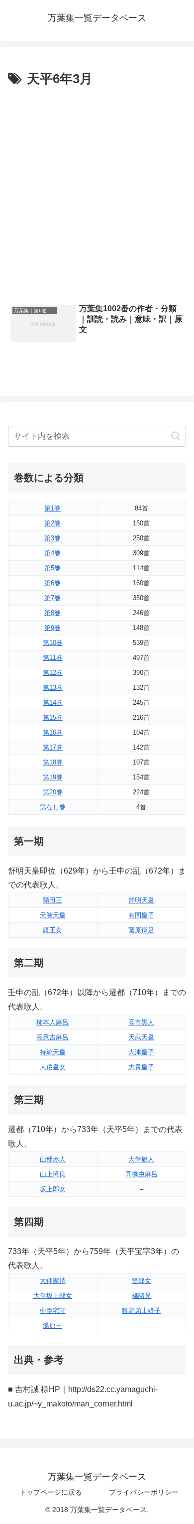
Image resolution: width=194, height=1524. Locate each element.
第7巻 (52, 598)
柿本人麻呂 (52, 1022)
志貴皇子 (141, 1067)
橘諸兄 (141, 1295)
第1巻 (52, 508)
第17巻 (53, 747)
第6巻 (52, 583)
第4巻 (52, 553)
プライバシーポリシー (144, 1492)
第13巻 (53, 687)
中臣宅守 (53, 1310)
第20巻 (53, 792)
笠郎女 (141, 1280)
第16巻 (53, 732)
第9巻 (52, 628)
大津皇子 (141, 1052)
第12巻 (53, 672)
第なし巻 (53, 807)
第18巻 (53, 762)
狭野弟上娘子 (141, 1310)
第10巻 (53, 642)
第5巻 (52, 568)
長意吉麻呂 (52, 1037)
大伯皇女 (53, 1067)
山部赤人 (53, 1159)
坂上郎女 (53, 1189)
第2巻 (52, 523)
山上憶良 (53, 1174)
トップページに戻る (50, 1492)
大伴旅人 (141, 1159)
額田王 (52, 900)
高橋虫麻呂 (141, 1174)
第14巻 (53, 702)
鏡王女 (52, 930)
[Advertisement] (97, 193)
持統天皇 (53, 1052)
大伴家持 (53, 1280)
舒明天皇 (141, 900)
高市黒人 (141, 1022)
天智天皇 (53, 915)
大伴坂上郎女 (52, 1295)
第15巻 (53, 717)
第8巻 (52, 613)
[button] (176, 436)
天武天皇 (141, 1037)
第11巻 (53, 657)
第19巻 (53, 777)
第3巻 (52, 538)
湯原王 (52, 1325)
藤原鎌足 (141, 930)
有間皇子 (141, 915)
